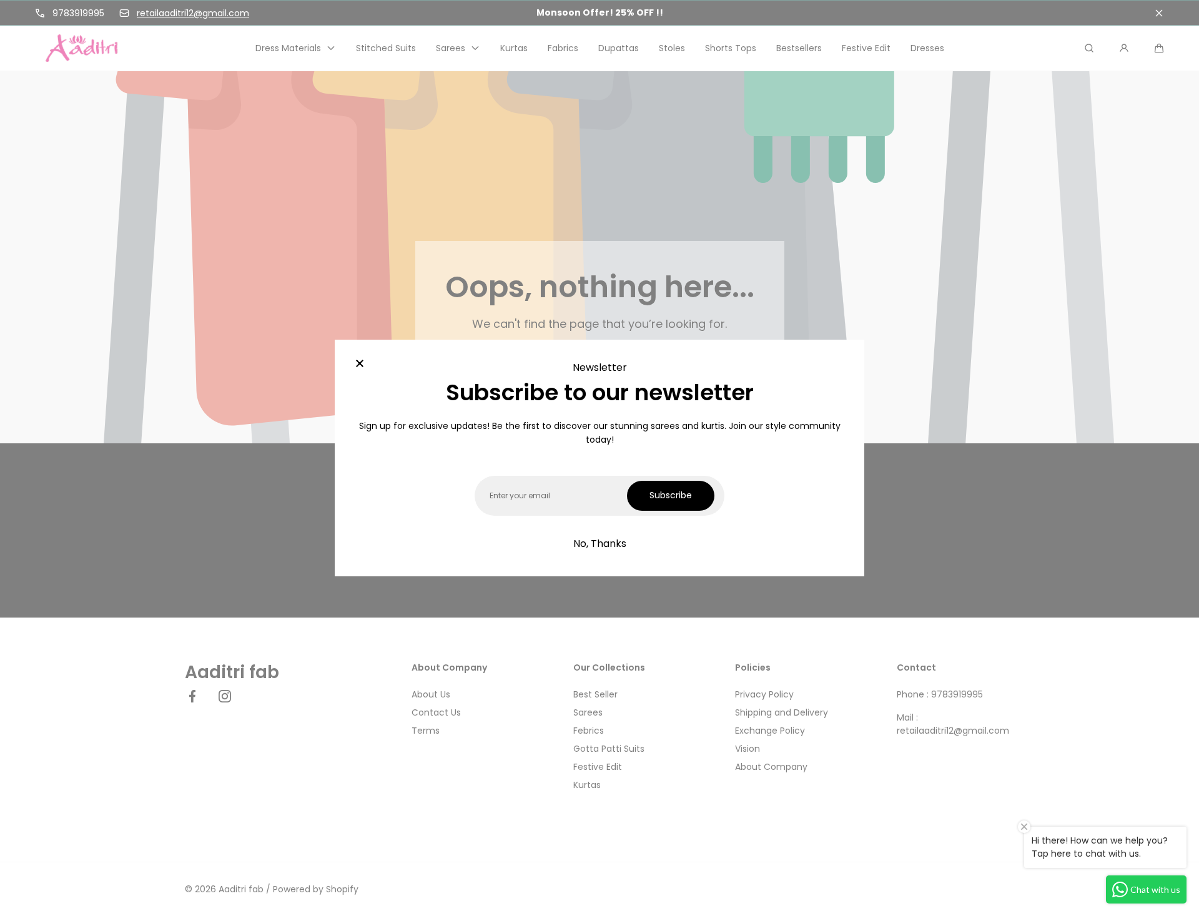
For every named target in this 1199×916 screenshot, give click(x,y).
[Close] (360, 365)
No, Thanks (599, 543)
